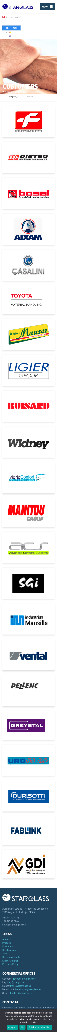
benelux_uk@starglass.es (28, 989)
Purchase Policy (10, 964)
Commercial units (11, 957)
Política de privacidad (39, 1027)
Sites (4, 953)
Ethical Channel (10, 960)
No (22, 1027)
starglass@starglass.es (20, 993)
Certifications (9, 950)
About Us (7, 939)
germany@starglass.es (24, 978)
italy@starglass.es (16, 982)
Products (6, 943)
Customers (7, 946)
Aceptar (12, 1027)
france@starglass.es (20, 986)
